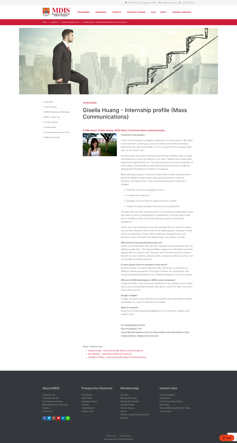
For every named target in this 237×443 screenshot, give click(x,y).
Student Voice (87, 411)
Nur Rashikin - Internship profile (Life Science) (110, 354)
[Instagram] (54, 418)
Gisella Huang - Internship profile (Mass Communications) (105, 22)
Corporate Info (48, 395)
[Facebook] (44, 418)
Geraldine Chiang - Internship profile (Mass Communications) (117, 357)
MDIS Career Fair (52, 117)
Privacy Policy (165, 411)
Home (44, 22)
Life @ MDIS (165, 398)
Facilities (85, 405)
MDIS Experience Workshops (57, 112)
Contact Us (47, 411)
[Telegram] (49, 418)
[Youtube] (58, 418)
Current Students (167, 395)
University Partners (50, 398)
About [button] (163, 12)
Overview (49, 102)
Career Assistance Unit (70, 22)
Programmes (87, 395)
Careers (45, 408)
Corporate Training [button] (136, 12)
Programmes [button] (83, 12)
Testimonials (50, 127)
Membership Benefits (130, 401)
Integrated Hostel (89, 401)
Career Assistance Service (171, 401)
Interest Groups (127, 408)
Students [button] (116, 12)
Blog (153, 12)
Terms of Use (111, 436)
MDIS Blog (164, 405)
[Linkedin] (63, 418)
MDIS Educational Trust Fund (55, 405)
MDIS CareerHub (52, 137)
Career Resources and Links (57, 132)
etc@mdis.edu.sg (169, 3)
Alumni (123, 411)
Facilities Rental (127, 405)
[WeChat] (68, 418)
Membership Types (129, 398)
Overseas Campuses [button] (181, 12)
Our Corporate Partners (52, 401)
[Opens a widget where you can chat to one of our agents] (226, 438)
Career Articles (51, 122)
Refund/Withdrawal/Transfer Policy (175, 408)
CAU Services (51, 107)
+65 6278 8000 (188, 3)
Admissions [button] (100, 12)
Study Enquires (88, 408)
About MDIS (86, 398)
